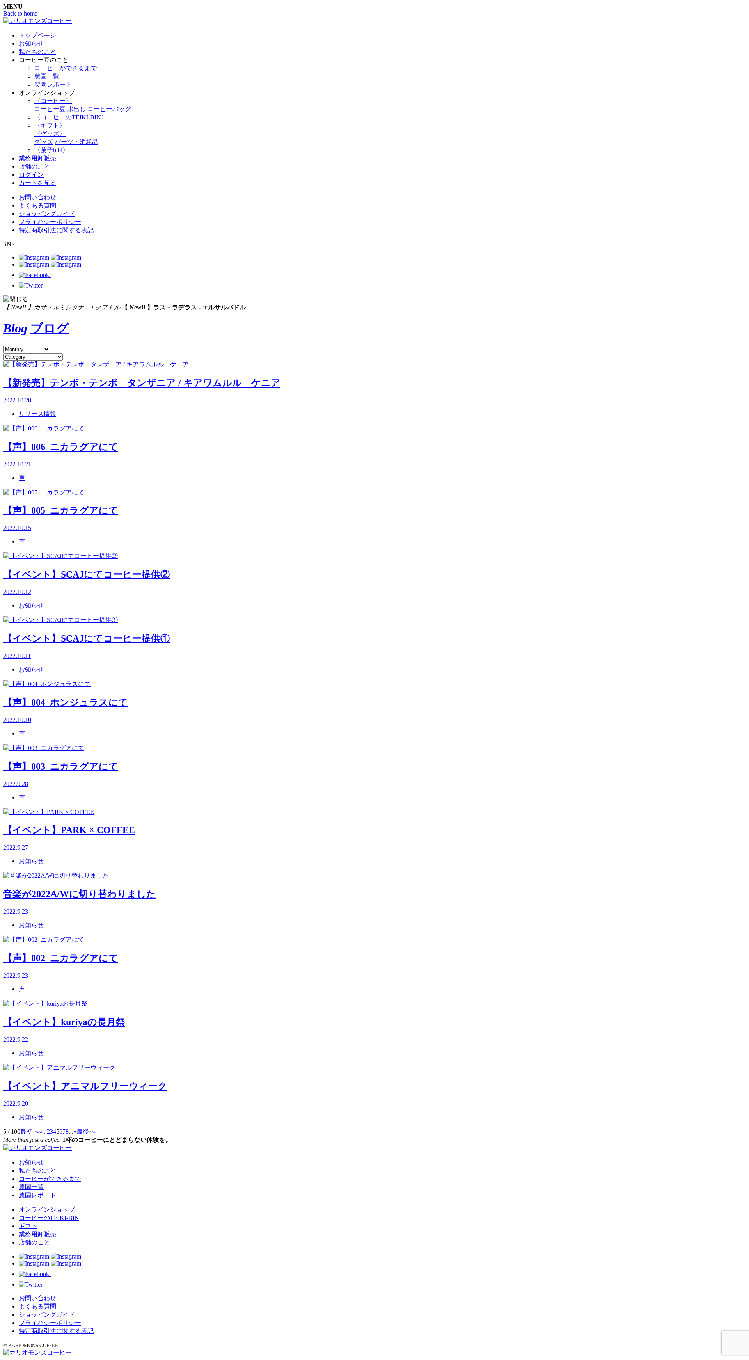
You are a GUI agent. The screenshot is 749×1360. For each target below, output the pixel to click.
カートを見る (37, 183)
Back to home (20, 13)
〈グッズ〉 (50, 133)
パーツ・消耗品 (76, 142)
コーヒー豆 (50, 109)
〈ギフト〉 (50, 125)
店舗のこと (34, 166)
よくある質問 (37, 205)
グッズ (43, 142)
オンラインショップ (47, 1209)
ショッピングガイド (47, 213)
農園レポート (53, 84)
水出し (76, 109)
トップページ (37, 35)
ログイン (31, 174)
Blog (15, 328)
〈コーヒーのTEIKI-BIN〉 (70, 117)
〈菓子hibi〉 (51, 150)
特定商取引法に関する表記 (56, 230)
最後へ (85, 1131)
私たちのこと (37, 51)
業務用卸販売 (37, 158)
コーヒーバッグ (109, 109)
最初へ (29, 1131)
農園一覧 (46, 76)
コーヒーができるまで (65, 68)
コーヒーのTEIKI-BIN (49, 1217)
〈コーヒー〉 (53, 101)
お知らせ (31, 43)
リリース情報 (37, 414)
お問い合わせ (37, 197)
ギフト (28, 1226)
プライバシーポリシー (50, 222)
